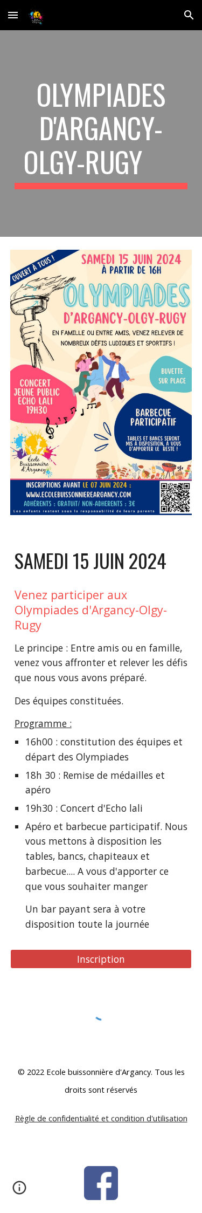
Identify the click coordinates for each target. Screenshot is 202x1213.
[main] (101, 133)
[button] (13, 15)
